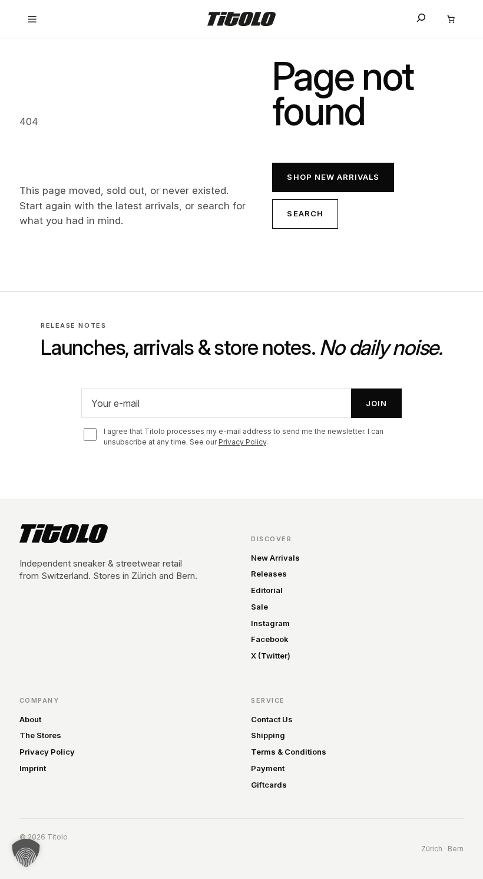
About (30, 719)
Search (305, 213)
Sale (259, 606)
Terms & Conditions (288, 751)
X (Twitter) (270, 655)
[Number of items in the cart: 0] (451, 19)
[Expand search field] (421, 18)
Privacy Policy (242, 441)
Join (376, 403)
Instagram (270, 623)
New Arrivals (275, 557)
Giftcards (269, 784)
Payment (267, 768)
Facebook (270, 639)
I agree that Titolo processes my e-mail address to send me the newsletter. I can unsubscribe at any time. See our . (243, 436)
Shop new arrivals (333, 177)
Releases (269, 573)
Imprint (32, 768)
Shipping (268, 735)
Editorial (267, 590)
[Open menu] (32, 19)
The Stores (40, 735)
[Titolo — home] (63, 533)
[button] (26, 853)
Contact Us (272, 719)
